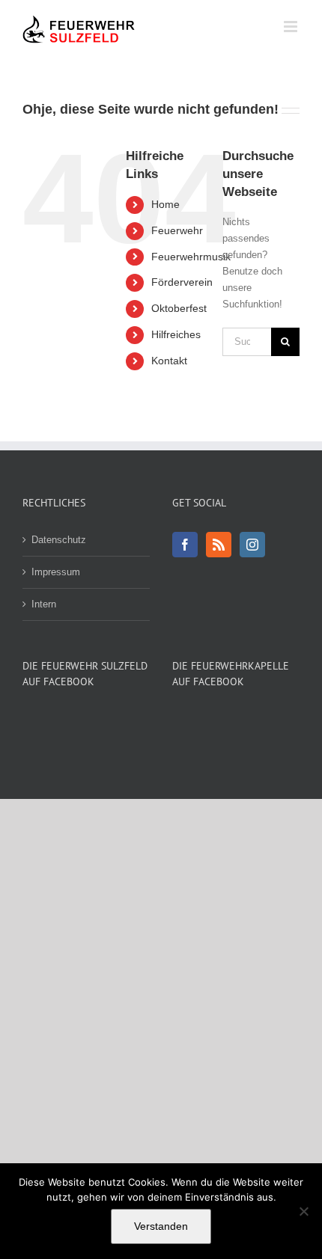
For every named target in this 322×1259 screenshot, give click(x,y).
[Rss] (218, 544)
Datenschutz (58, 539)
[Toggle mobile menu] (292, 26)
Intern (43, 604)
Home (165, 204)
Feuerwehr (177, 230)
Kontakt (169, 361)
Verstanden (161, 1226)
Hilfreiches (176, 334)
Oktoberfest (179, 308)
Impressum (55, 572)
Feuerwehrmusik (191, 257)
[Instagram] (252, 544)
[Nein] (303, 1211)
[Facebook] (185, 544)
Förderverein (182, 282)
